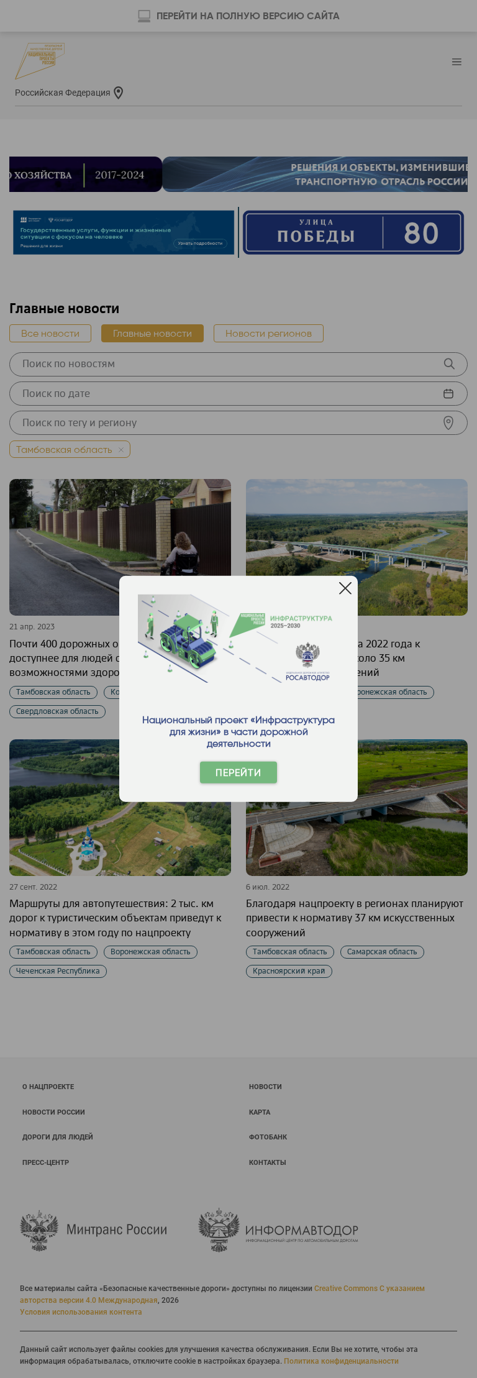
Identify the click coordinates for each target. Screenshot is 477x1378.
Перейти (238, 772)
